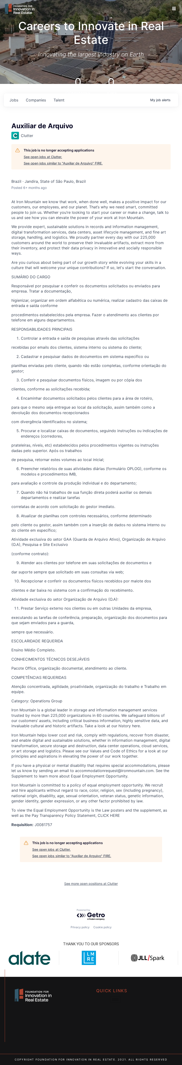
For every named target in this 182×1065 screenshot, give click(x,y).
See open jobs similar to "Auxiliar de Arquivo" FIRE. (63, 163)
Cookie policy (102, 927)
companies (36, 100)
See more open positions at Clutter (91, 884)
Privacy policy (80, 927)
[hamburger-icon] (174, 9)
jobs (13, 100)
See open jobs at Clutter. (43, 157)
